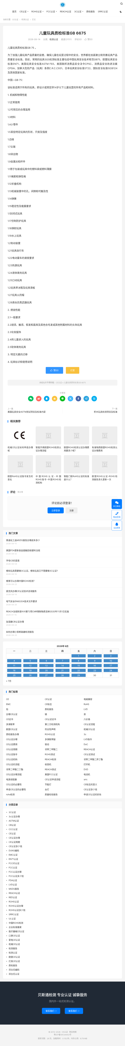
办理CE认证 (11, 714)
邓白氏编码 (14, 969)
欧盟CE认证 (11, 729)
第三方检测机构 (52, 724)
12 (30, 665)
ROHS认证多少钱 (17, 910)
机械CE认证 (89, 729)
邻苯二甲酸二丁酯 (14, 769)
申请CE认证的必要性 (16, 789)
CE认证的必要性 (14, 784)
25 (14, 675)
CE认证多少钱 (90, 789)
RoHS (86, 704)
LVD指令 (88, 739)
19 (30, 670)
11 (14, 665)
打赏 (72, 370)
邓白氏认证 (14, 974)
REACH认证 (65, 11)
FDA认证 (13, 880)
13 (46, 665)
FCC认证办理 (15, 871)
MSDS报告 (14, 888)
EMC (8, 704)
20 (46, 670)
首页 (14, 11)
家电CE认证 (14, 940)
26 (30, 675)
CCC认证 (13, 829)
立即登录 (55, 510)
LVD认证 (13, 884)
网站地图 (73, 1032)
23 (94, 670)
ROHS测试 (50, 754)
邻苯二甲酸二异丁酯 (93, 759)
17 (111, 665)
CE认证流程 (89, 724)
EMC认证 (13, 854)
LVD (86, 709)
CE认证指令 (11, 754)
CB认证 (12, 825)
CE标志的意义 (90, 784)
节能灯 (48, 784)
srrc (86, 779)
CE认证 (62, 4)
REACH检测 (50, 759)
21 (62, 670)
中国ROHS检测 (16, 923)
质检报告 (90, 11)
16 (94, 665)
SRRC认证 (103, 11)
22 (78, 670)
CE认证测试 (89, 754)
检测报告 (13, 948)
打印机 (87, 764)
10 (111, 660)
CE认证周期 (11, 749)
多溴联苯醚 (50, 739)
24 (110, 670)
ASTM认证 (14, 820)
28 (62, 675)
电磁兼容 (88, 699)
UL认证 (12, 918)
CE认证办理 (11, 739)
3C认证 (77, 11)
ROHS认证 (36, 11)
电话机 (87, 774)
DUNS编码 (14, 850)
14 (62, 665)
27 (46, 675)
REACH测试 (50, 769)
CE (7, 699)
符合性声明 (50, 729)
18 (14, 670)
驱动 (47, 744)
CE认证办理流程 (14, 774)
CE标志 (48, 704)
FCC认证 (50, 11)
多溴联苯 (10, 724)
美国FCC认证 (51, 774)
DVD (86, 769)
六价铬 (87, 719)
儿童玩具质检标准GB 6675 (62, 33)
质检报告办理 (12, 734)
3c (85, 734)
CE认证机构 (11, 759)
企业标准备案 (15, 927)
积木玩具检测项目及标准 (105, 411)
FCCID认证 (14, 863)
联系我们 (51, 1011)
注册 (71, 510)
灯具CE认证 (14, 961)
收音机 (48, 764)
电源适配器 (11, 779)
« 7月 (8, 681)
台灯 (47, 789)
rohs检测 (10, 794)
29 (78, 675)
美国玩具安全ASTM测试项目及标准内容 (27, 411)
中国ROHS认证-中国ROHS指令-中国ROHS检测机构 (48, 479)
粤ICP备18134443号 (62, 1035)
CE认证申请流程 (52, 779)
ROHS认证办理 (16, 906)
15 (78, 665)
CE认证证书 (50, 719)
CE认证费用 (11, 744)
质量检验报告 (51, 794)
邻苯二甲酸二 (51, 749)
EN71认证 (13, 859)
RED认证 (13, 897)
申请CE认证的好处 (92, 794)
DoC (86, 744)
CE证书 (9, 719)
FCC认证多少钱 (16, 876)
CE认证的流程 (13, 764)
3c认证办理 (14, 816)
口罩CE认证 (14, 935)
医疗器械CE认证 (16, 931)
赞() (89, 39)
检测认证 (25, 19)
